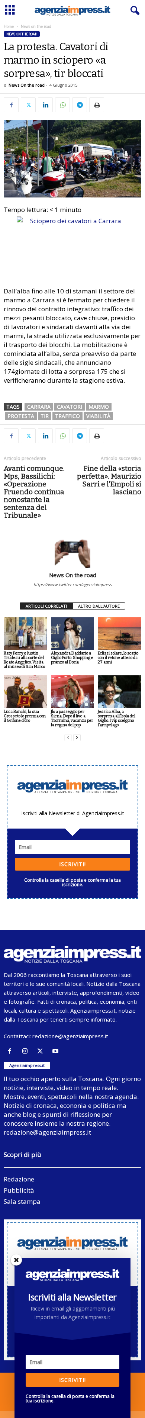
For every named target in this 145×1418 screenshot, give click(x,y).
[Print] (96, 104)
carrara (39, 406)
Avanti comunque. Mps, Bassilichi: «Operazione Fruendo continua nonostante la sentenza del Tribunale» (34, 491)
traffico (67, 415)
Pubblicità (19, 1190)
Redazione (19, 1179)
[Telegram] (79, 104)
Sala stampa (22, 1201)
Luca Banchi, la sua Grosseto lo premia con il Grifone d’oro (25, 716)
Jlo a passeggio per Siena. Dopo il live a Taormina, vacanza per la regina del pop (72, 718)
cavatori (69, 406)
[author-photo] (72, 550)
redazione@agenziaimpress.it (70, 1036)
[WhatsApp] (62, 104)
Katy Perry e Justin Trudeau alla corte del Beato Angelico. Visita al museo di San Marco (24, 660)
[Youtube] (56, 1051)
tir (45, 415)
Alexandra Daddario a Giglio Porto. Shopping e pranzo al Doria (72, 658)
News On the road (27, 85)
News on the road (21, 34)
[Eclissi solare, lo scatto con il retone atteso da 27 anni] (119, 633)
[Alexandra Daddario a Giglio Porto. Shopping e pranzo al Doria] (72, 633)
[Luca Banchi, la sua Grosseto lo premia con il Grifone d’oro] (25, 691)
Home (9, 26)
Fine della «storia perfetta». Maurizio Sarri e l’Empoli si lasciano (109, 480)
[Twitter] (28, 104)
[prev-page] (68, 738)
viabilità (98, 415)
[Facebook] (11, 104)
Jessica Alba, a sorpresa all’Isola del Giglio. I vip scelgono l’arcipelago (116, 718)
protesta (20, 415)
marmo (98, 406)
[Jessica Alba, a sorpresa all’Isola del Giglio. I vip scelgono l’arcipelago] (119, 691)
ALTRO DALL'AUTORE (99, 606)
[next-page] (77, 738)
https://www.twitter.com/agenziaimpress (72, 584)
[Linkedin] (45, 104)
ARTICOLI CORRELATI (46, 606)
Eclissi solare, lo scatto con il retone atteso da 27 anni (118, 658)
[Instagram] (26, 1051)
